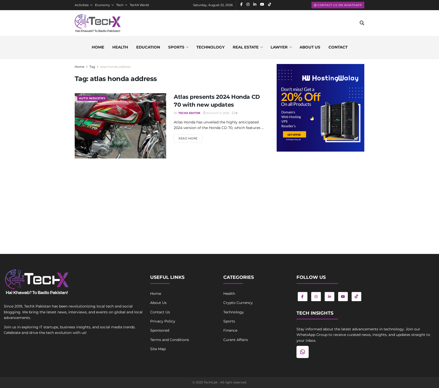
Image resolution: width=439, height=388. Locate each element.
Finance (230, 330)
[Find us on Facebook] (302, 296)
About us (310, 47)
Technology (210, 47)
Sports (176, 47)
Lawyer (279, 47)
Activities (82, 5)
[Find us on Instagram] (316, 296)
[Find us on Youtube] (343, 296)
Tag (92, 67)
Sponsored (159, 330)
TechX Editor (189, 113)
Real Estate (246, 47)
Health (120, 47)
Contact (338, 47)
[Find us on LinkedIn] (329, 296)
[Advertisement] (320, 197)
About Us (158, 302)
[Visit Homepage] (98, 23)
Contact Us (160, 312)
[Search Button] (362, 23)
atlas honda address (115, 67)
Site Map (158, 349)
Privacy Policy (162, 321)
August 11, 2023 (217, 113)
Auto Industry (92, 98)
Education (148, 47)
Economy (102, 5)
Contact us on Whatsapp (339, 5)
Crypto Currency (238, 302)
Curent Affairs (235, 339)
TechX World (139, 5)
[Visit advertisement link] (320, 108)
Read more (190, 138)
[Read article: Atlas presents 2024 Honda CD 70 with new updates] (120, 125)
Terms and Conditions (169, 339)
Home (98, 47)
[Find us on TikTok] (356, 296)
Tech (119, 5)
